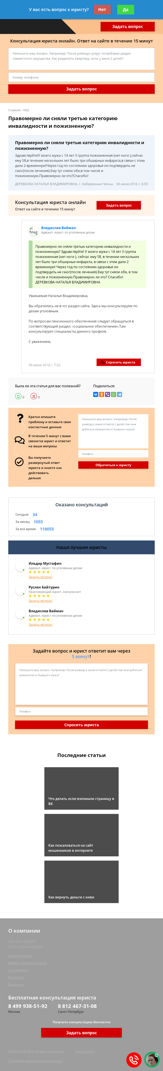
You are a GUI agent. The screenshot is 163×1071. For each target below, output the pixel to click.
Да (125, 9)
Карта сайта (85, 1051)
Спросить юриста (120, 362)
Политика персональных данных (35, 1060)
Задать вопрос (127, 26)
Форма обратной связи (27, 963)
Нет (102, 9)
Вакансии (16, 984)
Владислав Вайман (58, 227)
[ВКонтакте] (95, 394)
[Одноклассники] (101, 394)
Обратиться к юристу (113, 465)
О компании (18, 970)
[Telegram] (119, 394)
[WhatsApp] (113, 394)
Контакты (16, 977)
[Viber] (107, 394)
